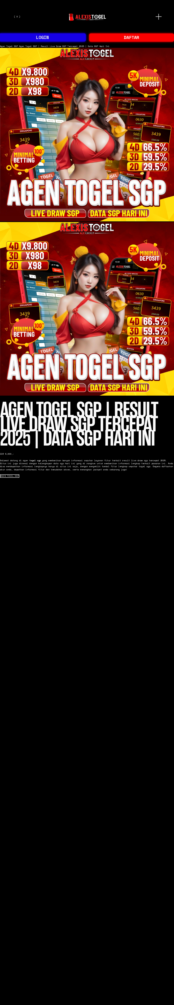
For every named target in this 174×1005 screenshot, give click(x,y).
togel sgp (35, 460)
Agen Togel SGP (9, 46)
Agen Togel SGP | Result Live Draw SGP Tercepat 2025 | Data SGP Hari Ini (64, 46)
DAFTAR (131, 37)
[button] (9, 476)
